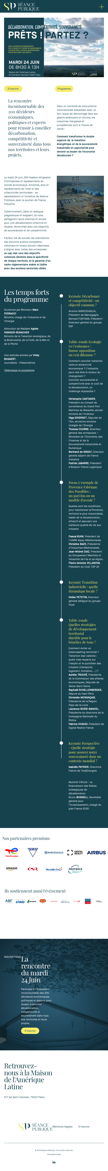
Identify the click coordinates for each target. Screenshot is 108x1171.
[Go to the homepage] (35, 1127)
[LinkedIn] (54, 1162)
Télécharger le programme (19, 370)
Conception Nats (54, 1154)
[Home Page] (21, 6)
